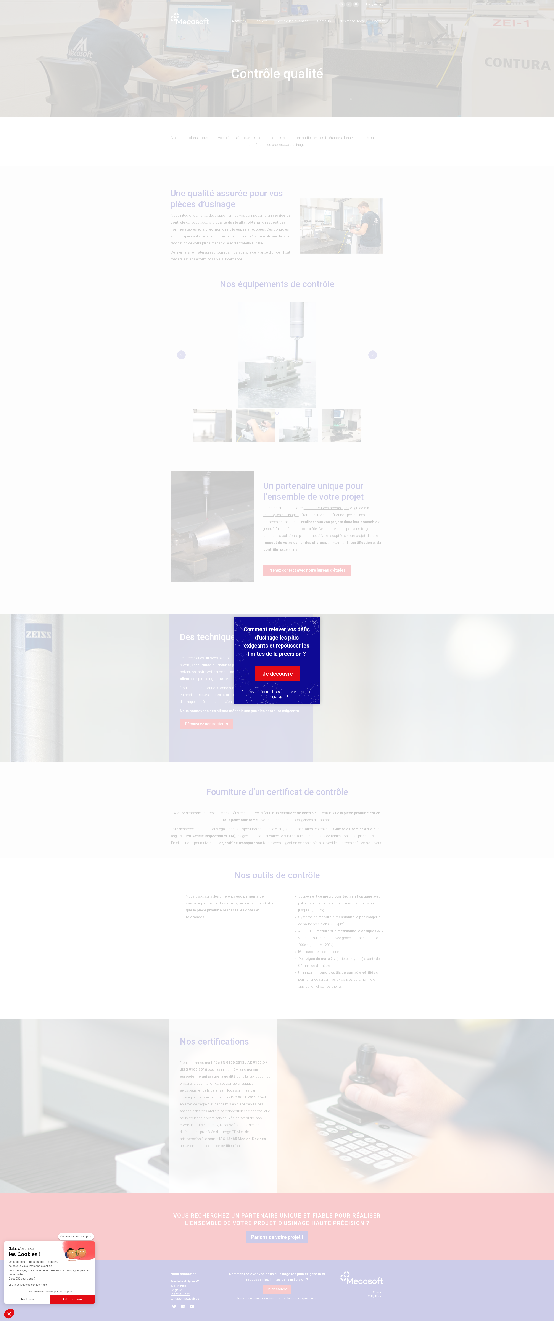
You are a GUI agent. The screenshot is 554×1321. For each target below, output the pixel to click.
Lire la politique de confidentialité (28, 1284)
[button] (9, 1313)
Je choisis (27, 1299)
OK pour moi (72, 1299)
